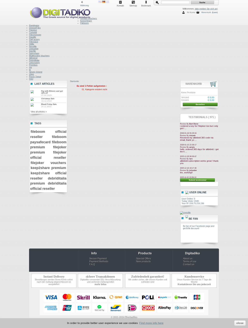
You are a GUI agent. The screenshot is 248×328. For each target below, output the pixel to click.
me (30, 67)
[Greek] (107, 2)
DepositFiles (35, 28)
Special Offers (143, 258)
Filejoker (33, 30)
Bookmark (146, 5)
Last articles (44, 83)
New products (143, 261)
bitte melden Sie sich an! (206, 9)
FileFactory (34, 39)
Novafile (33, 46)
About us (187, 258)
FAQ (31, 79)
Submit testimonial (197, 180)
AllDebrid (33, 58)
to (30, 69)
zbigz (31, 74)
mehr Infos (100, 284)
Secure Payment (98, 258)
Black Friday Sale (49, 104)
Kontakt (120, 5)
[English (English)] (100, 2)
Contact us (188, 264)
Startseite (74, 81)
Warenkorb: (206, 12)
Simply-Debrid (35, 72)
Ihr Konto (191, 12)
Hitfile (31, 44)
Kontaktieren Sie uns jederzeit (194, 284)
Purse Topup (35, 76)
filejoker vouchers (48, 163)
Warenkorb (193, 83)
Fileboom (84, 23)
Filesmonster (35, 35)
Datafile (32, 37)
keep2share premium (48, 168)
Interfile (32, 51)
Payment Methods (98, 261)
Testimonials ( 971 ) (202, 117)
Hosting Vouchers (88, 18)
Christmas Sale (47, 99)
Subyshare (34, 53)
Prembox (33, 65)
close (240, 323)
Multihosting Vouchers (39, 55)
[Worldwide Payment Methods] (124, 314)
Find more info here (151, 323)
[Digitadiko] (54, 12)
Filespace (33, 42)
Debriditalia (34, 60)
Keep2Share (86, 21)
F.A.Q (92, 264)
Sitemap (133, 5)
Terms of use (189, 261)
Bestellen (200, 104)
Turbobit (33, 32)
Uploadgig (33, 48)
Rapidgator (34, 25)
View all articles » (39, 111)
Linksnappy (34, 62)
